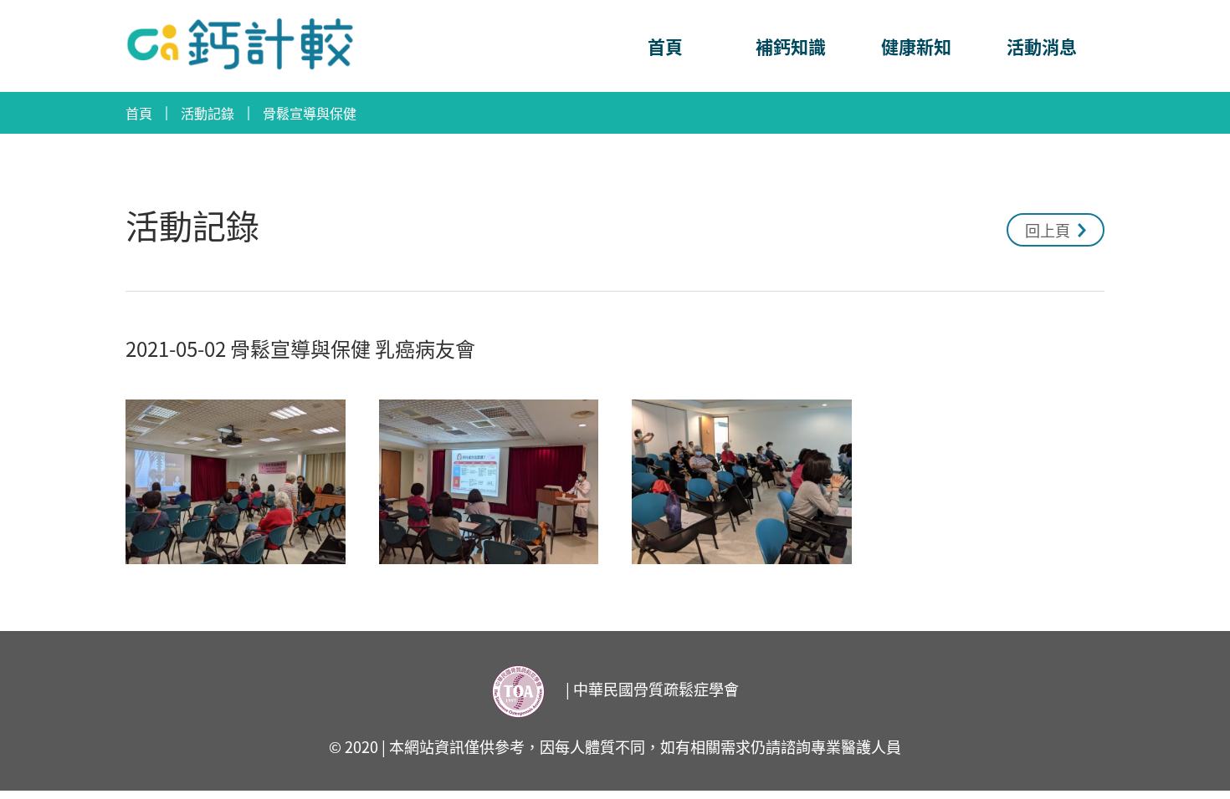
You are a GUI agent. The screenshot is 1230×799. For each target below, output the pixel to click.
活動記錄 (207, 113)
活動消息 (1042, 46)
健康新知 (916, 46)
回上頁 (1049, 230)
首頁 (665, 46)
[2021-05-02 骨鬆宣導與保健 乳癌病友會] (236, 482)
